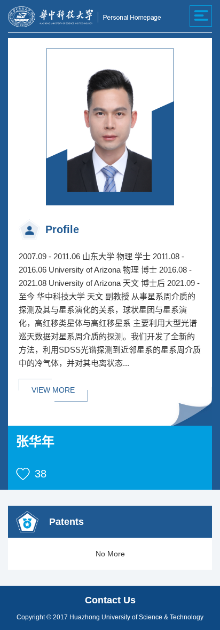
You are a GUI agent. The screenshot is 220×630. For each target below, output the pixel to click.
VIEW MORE (53, 390)
